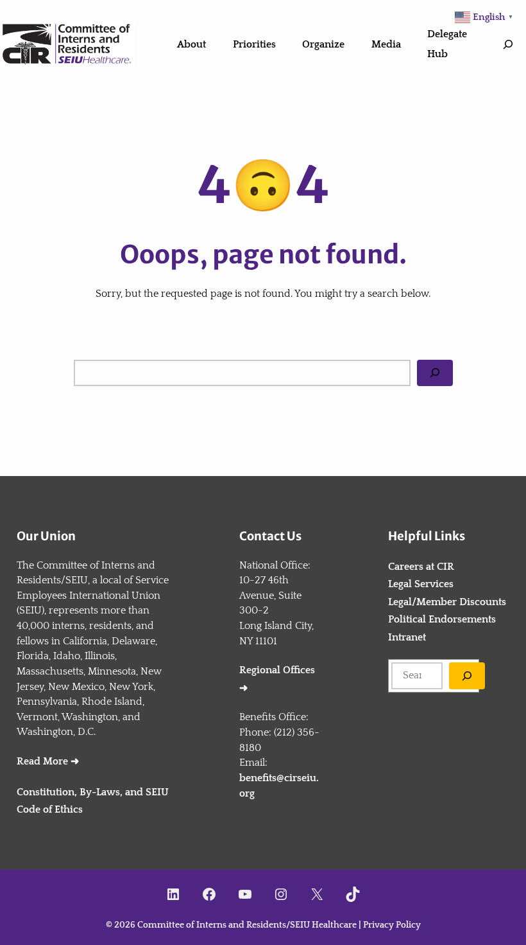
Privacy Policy (392, 925)
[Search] (435, 373)
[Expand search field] (508, 44)
